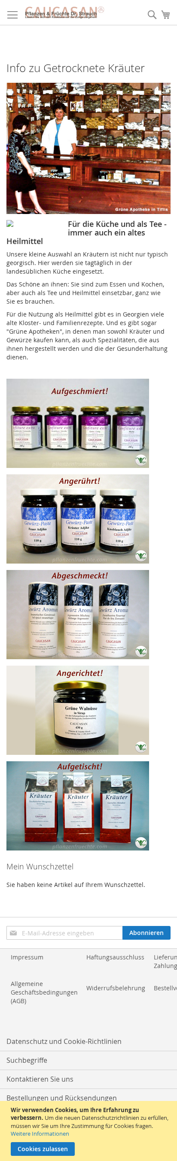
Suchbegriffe (26, 1060)
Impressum (27, 957)
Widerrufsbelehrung (115, 988)
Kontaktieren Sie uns (39, 1079)
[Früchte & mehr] (77, 465)
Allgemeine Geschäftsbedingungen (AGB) (44, 992)
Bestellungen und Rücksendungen (61, 1098)
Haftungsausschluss (115, 957)
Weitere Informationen (40, 1133)
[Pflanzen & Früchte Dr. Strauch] (65, 12)
